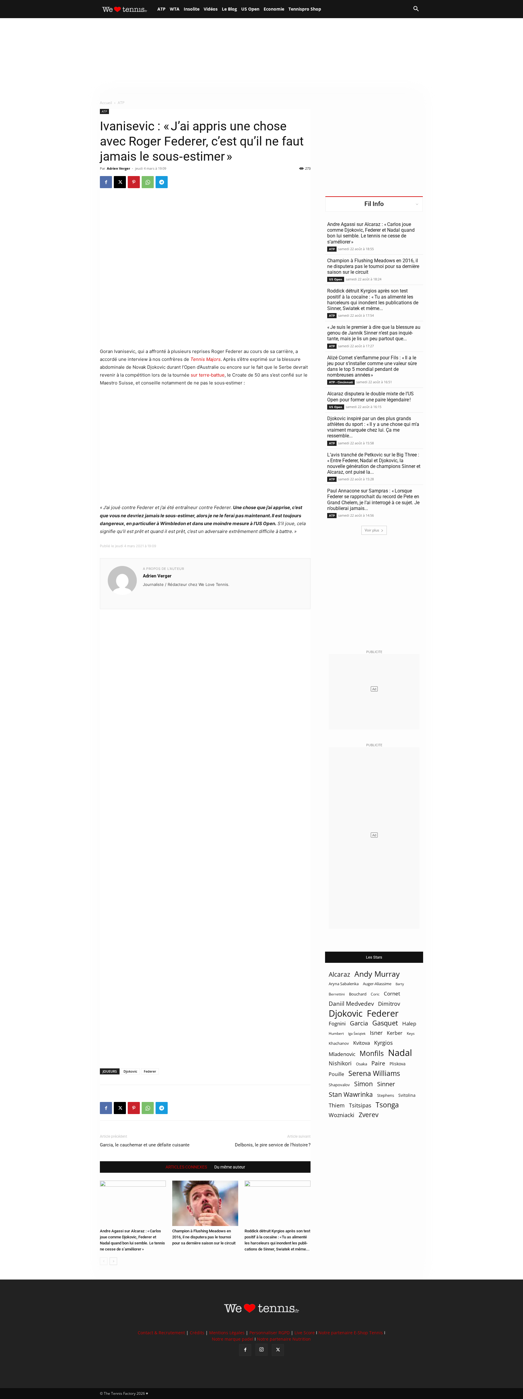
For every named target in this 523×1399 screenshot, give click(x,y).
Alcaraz (339, 974)
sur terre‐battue (207, 375)
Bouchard (358, 994)
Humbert (336, 1033)
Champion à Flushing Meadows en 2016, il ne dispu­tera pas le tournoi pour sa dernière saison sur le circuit (203, 1237)
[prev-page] (103, 1261)
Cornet (392, 993)
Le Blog (229, 9)
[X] (120, 182)
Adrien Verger (118, 168)
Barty (400, 984)
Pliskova (398, 1064)
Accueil (106, 102)
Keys (411, 1033)
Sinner (386, 1084)
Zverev (368, 1115)
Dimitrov (389, 1003)
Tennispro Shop (304, 9)
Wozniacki (341, 1115)
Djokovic (130, 1071)
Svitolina (407, 1095)
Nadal (400, 1053)
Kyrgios (383, 1043)
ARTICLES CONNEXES (186, 1167)
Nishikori (340, 1063)
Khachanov (339, 1043)
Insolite (191, 9)
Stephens (385, 1095)
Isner (376, 1033)
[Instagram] (261, 1350)
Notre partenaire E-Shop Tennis (350, 1332)
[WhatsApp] (148, 182)
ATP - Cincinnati (341, 382)
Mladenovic (342, 1054)
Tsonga (387, 1105)
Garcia (359, 1023)
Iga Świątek (357, 1033)
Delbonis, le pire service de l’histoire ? (273, 1145)
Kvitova (361, 1043)
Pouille (336, 1074)
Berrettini (337, 994)
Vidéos (211, 9)
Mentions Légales (227, 1332)
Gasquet (385, 1023)
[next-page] (113, 1261)
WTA (174, 9)
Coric (375, 994)
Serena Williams (374, 1073)
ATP (161, 9)
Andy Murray (377, 974)
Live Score (304, 1332)
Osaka (361, 1064)
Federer (150, 1071)
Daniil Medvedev (351, 1004)
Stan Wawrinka (351, 1094)
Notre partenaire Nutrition (284, 1339)
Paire (378, 1063)
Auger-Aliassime (377, 983)
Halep (409, 1023)
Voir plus (372, 530)
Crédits (197, 1332)
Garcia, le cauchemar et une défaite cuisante (144, 1145)
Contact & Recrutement (161, 1332)
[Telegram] (162, 182)
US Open (250, 9)
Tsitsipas (360, 1105)
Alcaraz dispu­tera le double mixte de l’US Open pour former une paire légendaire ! (370, 396)
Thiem (337, 1105)
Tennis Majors (205, 359)
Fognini (337, 1023)
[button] (416, 9)
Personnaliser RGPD (269, 1332)
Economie (274, 9)
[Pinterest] (134, 182)
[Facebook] (106, 182)
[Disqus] (205, 828)
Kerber (395, 1033)
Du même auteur (229, 1167)
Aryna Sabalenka (344, 983)
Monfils (372, 1053)
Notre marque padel (232, 1339)
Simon (363, 1083)
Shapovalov (339, 1084)
